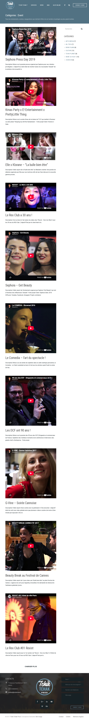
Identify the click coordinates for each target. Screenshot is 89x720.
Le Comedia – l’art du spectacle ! (25, 358)
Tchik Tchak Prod (15, 716)
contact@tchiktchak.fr (14, 692)
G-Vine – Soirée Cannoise (20, 503)
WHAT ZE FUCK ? (71, 57)
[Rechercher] (69, 5)
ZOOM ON (69, 60)
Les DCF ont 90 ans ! (17, 430)
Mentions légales (78, 716)
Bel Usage (39, 716)
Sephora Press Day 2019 (20, 59)
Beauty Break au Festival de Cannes (27, 575)
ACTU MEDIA (70, 41)
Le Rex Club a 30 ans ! (18, 215)
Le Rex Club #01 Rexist (19, 648)
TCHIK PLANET (70, 53)
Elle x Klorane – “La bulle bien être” (26, 165)
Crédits (68, 716)
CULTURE (68, 50)
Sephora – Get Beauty (18, 285)
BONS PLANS (70, 47)
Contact (61, 716)
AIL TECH (69, 44)
